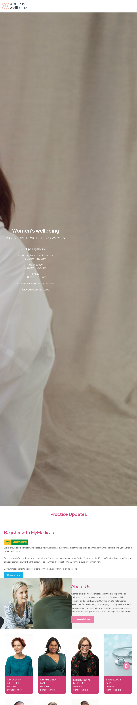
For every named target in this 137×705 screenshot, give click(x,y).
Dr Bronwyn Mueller (82, 681)
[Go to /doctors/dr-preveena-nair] (52, 655)
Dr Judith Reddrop (14, 681)
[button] (126, 666)
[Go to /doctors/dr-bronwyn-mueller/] (85, 655)
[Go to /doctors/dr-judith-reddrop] (19, 655)
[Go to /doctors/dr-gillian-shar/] (118, 655)
